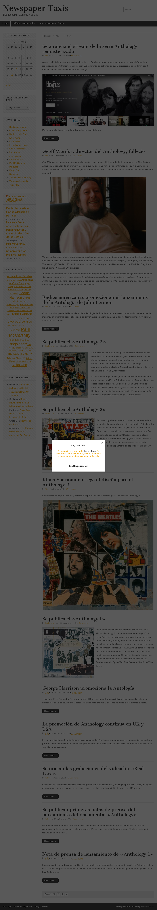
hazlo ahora (90, 451)
